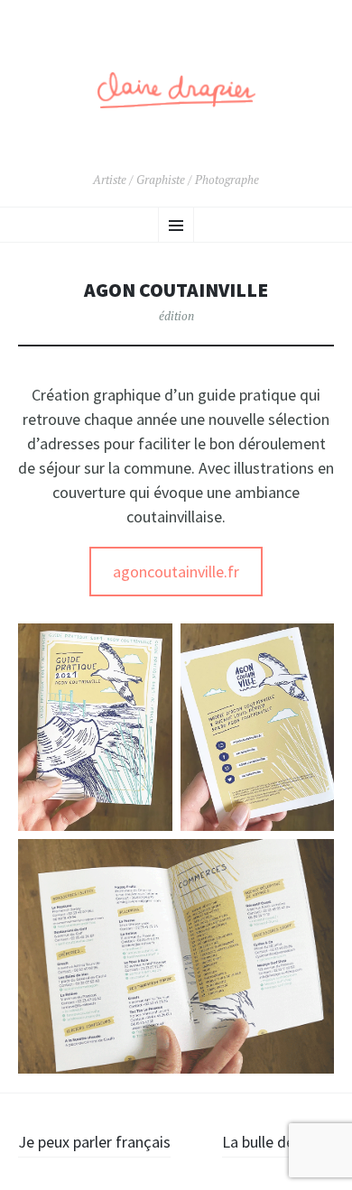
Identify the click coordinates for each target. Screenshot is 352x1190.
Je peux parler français (94, 1141)
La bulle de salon (278, 1141)
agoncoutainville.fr (176, 571)
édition (176, 316)
